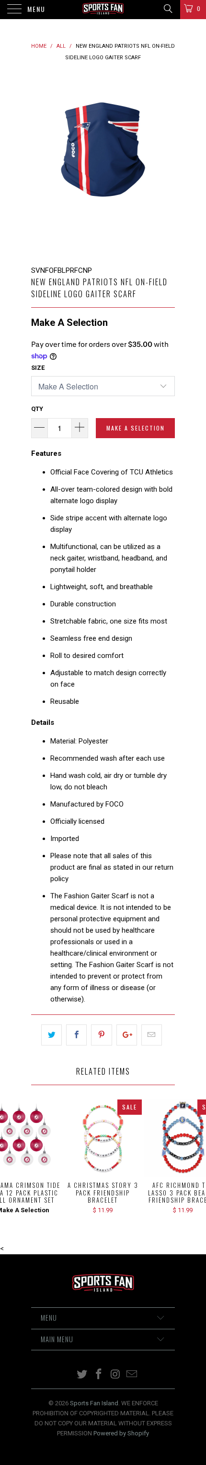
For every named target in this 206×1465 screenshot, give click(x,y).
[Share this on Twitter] (51, 1034)
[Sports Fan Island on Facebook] (99, 1375)
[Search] (167, 8)
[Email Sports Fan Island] (132, 1375)
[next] (165, 164)
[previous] (40, 164)
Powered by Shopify (121, 1433)
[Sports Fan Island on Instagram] (116, 1375)
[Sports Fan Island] (103, 9)
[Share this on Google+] (126, 1034)
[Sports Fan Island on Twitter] (82, 1375)
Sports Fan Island (94, 1403)
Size (38, 367)
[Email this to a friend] (151, 1034)
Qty (37, 408)
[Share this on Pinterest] (101, 1034)
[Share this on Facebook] (76, 1034)
